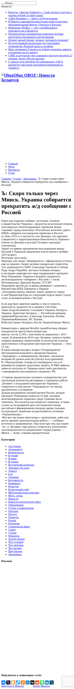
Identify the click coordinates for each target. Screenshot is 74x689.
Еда (10, 474)
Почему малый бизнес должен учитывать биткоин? (38, 40)
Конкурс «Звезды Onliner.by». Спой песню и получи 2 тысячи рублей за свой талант (40, 14)
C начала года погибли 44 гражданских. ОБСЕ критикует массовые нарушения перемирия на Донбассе (35, 64)
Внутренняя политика (21, 464)
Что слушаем (15, 542)
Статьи (17, 178)
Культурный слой (18, 489)
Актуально (14, 446)
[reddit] (37, 682)
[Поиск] (2, 3)
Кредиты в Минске (12, 686)
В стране (13, 461)
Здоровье (13, 477)
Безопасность (16, 452)
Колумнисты (15, 480)
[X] (8, 682)
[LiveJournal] (52, 682)
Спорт (12, 529)
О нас (11, 172)
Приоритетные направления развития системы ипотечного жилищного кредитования (36, 35)
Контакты (14, 169)
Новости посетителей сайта (24, 501)
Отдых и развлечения (21, 508)
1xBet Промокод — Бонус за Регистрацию (33, 18)
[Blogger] (13, 682)
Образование (16, 504)
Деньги (12, 471)
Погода (12, 514)
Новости (13, 498)
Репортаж (14, 523)
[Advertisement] (37, 122)
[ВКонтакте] (3, 682)
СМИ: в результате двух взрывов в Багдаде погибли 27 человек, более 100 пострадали (40, 57)
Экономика (29, 178)
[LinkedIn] (47, 682)
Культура (13, 486)
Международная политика (23, 492)
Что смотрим (15, 545)
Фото (11, 166)
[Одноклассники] (23, 682)
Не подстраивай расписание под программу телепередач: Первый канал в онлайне (34, 45)
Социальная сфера (19, 526)
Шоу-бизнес (15, 551)
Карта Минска (41, 686)
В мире (12, 458)
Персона (13, 511)
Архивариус (15, 449)
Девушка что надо (18, 467)
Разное (12, 520)
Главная (13, 163)
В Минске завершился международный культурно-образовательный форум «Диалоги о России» (38, 23)
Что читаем (15, 548)
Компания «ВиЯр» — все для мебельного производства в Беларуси (32, 29)
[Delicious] (18, 682)
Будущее (13, 455)
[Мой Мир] (27, 682)
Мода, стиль (15, 495)
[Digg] (32, 682)
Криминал (14, 483)
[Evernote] (42, 682)
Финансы (13, 535)
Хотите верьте (16, 538)
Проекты (13, 517)
